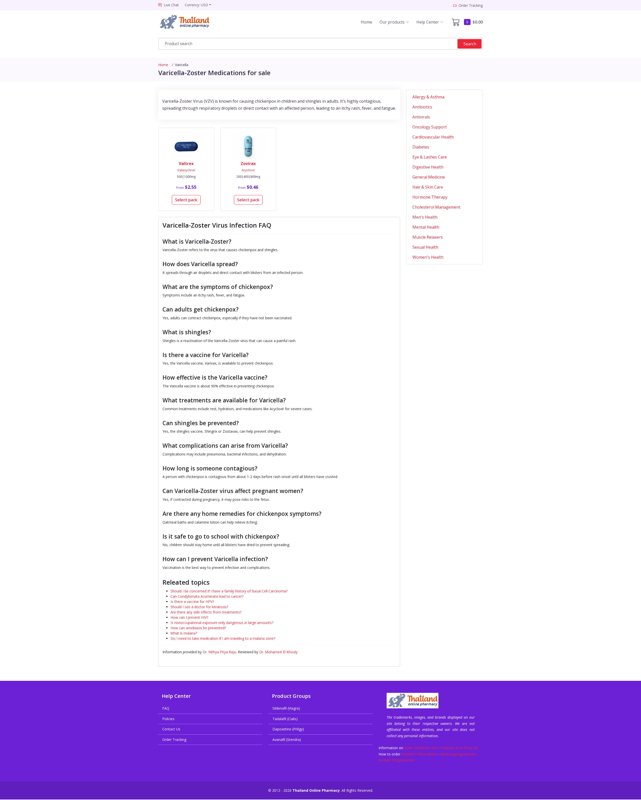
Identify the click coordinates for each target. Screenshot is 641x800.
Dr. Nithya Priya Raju (219, 652)
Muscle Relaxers (427, 237)
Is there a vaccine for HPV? (192, 601)
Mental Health (425, 227)
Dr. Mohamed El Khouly (278, 652)
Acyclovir (248, 170)
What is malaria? (184, 633)
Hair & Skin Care (427, 187)
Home (366, 22)
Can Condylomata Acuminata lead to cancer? (207, 596)
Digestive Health (427, 167)
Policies (168, 718)
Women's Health (427, 257)
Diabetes (420, 147)
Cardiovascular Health (433, 137)
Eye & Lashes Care (429, 157)
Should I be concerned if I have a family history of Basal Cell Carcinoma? (229, 591)
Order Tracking (174, 739)
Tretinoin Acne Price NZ (459, 747)
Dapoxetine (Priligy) (288, 729)
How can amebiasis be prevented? (198, 627)
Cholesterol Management (436, 207)
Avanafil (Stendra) (286, 739)
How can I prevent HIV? (189, 617)
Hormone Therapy (429, 197)
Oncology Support (429, 127)
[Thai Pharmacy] (189, 22)
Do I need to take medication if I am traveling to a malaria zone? (223, 638)
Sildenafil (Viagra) (286, 708)
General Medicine (428, 177)
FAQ (165, 708)
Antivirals (421, 117)
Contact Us (171, 729)
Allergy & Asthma (428, 97)
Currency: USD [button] (196, 5)
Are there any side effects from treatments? (206, 612)
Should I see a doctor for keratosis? (199, 606)
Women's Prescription (419, 754)
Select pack (186, 200)
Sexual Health (425, 247)
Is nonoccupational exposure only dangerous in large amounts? (222, 622)
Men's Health (424, 217)
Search (469, 44)
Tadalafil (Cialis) (285, 718)
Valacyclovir (186, 170)
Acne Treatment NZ (420, 747)
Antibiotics (422, 107)
